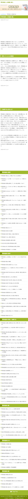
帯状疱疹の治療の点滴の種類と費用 (9, 376)
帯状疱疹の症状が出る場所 (7, 230)
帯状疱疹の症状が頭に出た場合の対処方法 (10, 295)
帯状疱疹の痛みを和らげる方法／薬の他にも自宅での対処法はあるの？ (14, 356)
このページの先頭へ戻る (14, 491)
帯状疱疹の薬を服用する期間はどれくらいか (11, 424)
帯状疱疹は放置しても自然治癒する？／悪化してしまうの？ (14, 336)
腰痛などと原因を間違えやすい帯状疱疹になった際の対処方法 (14, 311)
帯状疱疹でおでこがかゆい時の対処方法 (10, 286)
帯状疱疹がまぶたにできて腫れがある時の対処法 (12, 364)
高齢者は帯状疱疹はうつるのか (8, 453)
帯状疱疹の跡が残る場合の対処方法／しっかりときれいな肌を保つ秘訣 (14, 333)
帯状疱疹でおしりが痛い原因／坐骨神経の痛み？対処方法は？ (13, 205)
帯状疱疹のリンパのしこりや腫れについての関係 (12, 289)
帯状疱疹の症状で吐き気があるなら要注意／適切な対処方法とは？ (14, 273)
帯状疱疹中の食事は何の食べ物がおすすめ (10, 373)
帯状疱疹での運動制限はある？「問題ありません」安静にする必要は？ (14, 360)
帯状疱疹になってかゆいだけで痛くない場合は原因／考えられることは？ (14, 187)
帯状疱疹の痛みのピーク (7, 227)
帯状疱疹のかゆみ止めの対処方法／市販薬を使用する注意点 (14, 412)
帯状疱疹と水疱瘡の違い (7, 2)
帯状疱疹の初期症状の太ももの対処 (9, 292)
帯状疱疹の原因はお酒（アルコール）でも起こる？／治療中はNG (14, 201)
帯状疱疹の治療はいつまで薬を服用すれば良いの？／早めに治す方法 (14, 416)
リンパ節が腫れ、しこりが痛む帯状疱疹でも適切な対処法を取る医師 (14, 390)
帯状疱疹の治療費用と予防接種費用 (9, 467)
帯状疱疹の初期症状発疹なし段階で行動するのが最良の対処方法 (14, 307)
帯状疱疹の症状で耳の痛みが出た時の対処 (10, 283)
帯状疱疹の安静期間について (7, 370)
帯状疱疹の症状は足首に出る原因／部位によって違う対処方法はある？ (14, 210)
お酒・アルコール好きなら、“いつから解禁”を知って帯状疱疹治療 (14, 463)
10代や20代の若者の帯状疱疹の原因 (9, 243)
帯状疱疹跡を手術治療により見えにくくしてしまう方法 (13, 393)
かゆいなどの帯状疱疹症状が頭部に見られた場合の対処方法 (14, 401)
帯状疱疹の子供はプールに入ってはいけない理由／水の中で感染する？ (14, 343)
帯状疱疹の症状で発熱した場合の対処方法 (10, 234)
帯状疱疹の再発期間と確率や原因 (8, 240)
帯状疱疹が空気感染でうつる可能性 (9, 249)
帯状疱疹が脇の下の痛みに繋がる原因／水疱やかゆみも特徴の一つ (14, 219)
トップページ (3, 14)
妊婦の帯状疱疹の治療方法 (7, 383)
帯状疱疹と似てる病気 (6, 447)
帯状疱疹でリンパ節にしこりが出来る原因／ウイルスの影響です (14, 215)
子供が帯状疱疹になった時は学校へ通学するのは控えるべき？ (13, 328)
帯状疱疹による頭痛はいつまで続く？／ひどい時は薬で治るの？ (14, 257)
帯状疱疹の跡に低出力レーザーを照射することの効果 (13, 487)
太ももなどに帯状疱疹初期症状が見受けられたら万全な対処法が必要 (14, 397)
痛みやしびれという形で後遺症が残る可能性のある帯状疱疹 (14, 459)
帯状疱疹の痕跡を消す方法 (7, 474)
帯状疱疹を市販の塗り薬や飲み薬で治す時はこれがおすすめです (14, 420)
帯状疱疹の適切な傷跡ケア (7, 483)
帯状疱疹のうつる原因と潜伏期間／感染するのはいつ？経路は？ (14, 224)
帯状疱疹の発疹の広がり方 (7, 315)
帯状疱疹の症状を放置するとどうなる (9, 264)
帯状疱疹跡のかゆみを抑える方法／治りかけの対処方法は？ (14, 367)
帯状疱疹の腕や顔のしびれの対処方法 (9, 276)
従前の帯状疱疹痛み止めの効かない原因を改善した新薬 (13, 432)
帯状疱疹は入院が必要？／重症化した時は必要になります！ (14, 339)
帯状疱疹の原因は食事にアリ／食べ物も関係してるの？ (13, 183)
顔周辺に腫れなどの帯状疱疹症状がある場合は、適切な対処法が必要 (14, 299)
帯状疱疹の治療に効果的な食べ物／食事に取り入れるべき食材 (14, 323)
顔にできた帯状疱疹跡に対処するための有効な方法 (12, 480)
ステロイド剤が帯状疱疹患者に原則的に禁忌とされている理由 (14, 436)
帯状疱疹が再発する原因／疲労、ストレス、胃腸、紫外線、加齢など (14, 196)
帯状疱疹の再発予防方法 (7, 379)
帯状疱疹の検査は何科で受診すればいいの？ (11, 450)
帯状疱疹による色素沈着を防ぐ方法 (9, 477)
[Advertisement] (14, 30)
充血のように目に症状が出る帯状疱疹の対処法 (11, 303)
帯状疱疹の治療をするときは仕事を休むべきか (11, 456)
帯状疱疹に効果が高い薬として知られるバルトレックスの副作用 (14, 428)
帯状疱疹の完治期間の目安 (7, 386)
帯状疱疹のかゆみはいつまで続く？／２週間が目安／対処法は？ (14, 192)
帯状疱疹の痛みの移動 (6, 261)
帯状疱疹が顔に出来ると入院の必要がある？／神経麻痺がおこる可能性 (14, 351)
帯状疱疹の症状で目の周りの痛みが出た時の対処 (12, 280)
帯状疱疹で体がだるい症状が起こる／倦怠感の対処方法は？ (14, 347)
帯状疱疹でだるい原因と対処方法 (8, 237)
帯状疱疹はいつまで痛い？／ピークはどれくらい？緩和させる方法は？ (14, 179)
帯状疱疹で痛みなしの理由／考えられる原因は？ (12, 175)
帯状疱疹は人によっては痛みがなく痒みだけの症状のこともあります (14, 268)
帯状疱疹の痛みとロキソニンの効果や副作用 (11, 408)
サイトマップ (14, 494)
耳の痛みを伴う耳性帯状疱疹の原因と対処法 (11, 246)
